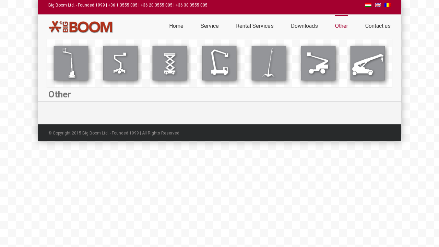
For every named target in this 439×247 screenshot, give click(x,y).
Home (176, 26)
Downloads (304, 26)
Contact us (378, 26)
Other (341, 26)
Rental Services (255, 26)
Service (210, 26)
